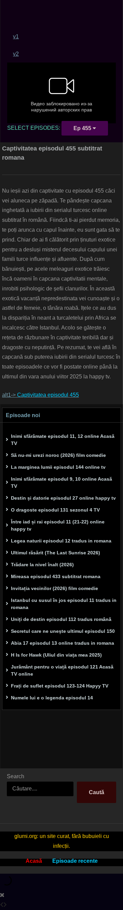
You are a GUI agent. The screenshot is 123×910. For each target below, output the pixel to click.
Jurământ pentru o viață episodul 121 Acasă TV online (62, 670)
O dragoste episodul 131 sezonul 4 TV (55, 510)
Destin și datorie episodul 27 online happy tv (63, 498)
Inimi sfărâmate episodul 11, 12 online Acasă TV (62, 439)
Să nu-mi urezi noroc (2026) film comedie (58, 455)
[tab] (64, 36)
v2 (16, 54)
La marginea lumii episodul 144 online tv (58, 467)
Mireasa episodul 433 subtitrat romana (55, 576)
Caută (96, 792)
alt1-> (40, 395)
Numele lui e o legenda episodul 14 (52, 697)
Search (15, 776)
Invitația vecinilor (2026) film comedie (54, 588)
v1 (16, 36)
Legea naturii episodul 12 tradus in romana (61, 540)
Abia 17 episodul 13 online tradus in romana (62, 643)
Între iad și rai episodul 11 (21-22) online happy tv (58, 525)
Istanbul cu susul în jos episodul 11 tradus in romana (64, 603)
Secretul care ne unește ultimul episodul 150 (63, 631)
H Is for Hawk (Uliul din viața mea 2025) (56, 655)
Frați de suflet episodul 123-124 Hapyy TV (59, 686)
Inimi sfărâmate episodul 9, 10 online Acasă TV (61, 482)
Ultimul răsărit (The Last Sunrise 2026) (55, 552)
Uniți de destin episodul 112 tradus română (61, 619)
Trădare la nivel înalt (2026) (42, 564)
